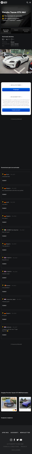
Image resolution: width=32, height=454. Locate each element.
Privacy (24, 446)
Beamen (8, 285)
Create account (16, 110)
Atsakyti (4, 180)
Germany (17, 43)
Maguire (12, 42)
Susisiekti (14, 432)
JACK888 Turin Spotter (12, 230)
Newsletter (25, 432)
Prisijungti (16, 89)
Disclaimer (16, 450)
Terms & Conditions (11, 446)
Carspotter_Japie (10, 299)
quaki (7, 202)
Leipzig (12, 43)
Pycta (7, 174)
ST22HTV (8, 258)
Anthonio (8, 327)
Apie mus (5, 432)
